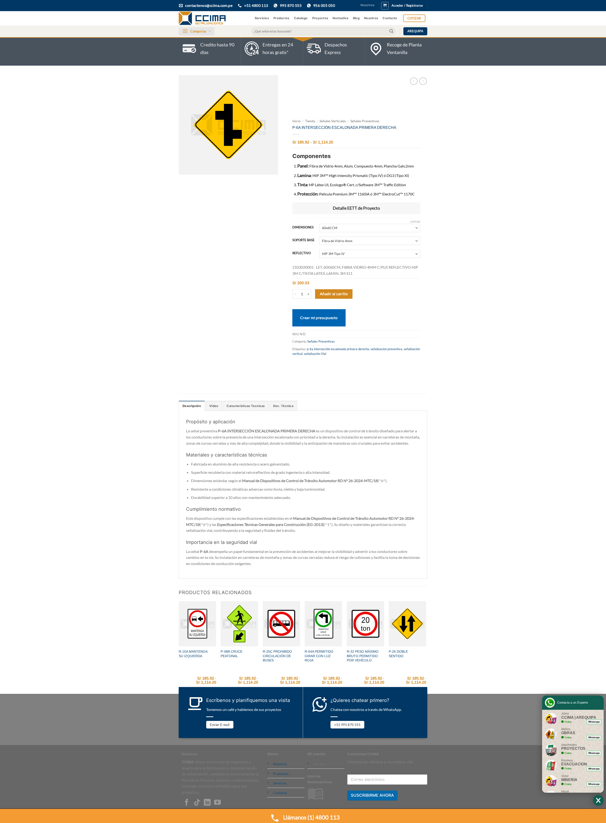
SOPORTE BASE (303, 240)
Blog (356, 18)
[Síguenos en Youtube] (217, 803)
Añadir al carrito (334, 294)
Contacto (390, 18)
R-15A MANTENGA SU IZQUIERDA (193, 654)
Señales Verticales (333, 121)
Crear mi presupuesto (319, 317)
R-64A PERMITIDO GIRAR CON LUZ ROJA (319, 656)
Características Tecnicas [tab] (246, 406)
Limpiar (415, 221)
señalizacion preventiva (386, 349)
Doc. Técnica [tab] (283, 406)
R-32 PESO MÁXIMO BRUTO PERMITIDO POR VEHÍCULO (363, 656)
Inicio (296, 121)
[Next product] (413, 81)
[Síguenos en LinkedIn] (207, 803)
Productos (281, 18)
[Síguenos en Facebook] (186, 803)
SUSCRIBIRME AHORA (372, 795)
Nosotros (368, 5)
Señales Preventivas (364, 121)
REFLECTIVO (301, 253)
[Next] (425, 647)
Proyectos (320, 18)
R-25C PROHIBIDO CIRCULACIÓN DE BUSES (277, 656)
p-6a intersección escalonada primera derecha (338, 349)
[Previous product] (423, 81)
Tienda (310, 121)
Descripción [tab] (192, 406)
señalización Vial (315, 354)
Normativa (340, 18)
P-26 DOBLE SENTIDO (398, 654)
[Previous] (179, 647)
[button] (385, 5)
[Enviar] (391, 31)
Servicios (262, 18)
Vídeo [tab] (213, 406)
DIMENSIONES (303, 227)
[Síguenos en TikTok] (197, 803)
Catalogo (301, 18)
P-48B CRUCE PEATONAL (231, 654)
